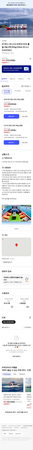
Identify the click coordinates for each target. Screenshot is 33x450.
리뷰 (28, 79)
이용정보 (20, 79)
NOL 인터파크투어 (8, 322)
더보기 (16, 229)
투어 (15, 374)
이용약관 (4, 425)
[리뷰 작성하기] (30, 317)
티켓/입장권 (6, 374)
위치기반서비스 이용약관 (15, 425)
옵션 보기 (11, 116)
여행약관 (16, 427)
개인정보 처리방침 (27, 425)
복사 (13, 259)
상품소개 (12, 79)
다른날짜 (26, 86)
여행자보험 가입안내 (7, 427)
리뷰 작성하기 (17, 356)
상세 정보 (25, 116)
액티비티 (22, 374)
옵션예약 (4, 79)
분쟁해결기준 (24, 427)
